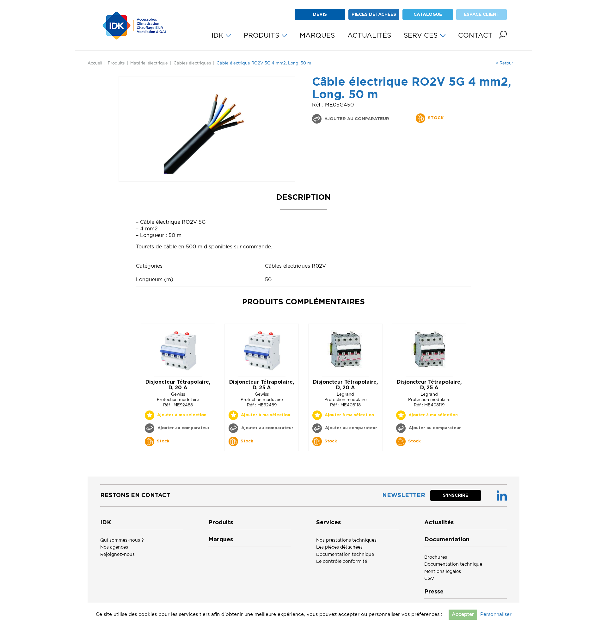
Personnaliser (496, 614)
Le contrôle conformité (341, 561)
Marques (220, 540)
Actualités (439, 523)
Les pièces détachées (339, 547)
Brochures (435, 557)
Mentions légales (442, 571)
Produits (116, 63)
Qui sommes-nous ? (122, 540)
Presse (434, 592)
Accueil (95, 63)
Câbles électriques (192, 63)
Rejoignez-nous (117, 554)
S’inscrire (455, 495)
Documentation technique (345, 554)
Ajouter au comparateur (356, 119)
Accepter (463, 614)
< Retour (504, 63)
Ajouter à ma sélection (181, 415)
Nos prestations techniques (346, 540)
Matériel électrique (149, 63)
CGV (429, 578)
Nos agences (114, 547)
